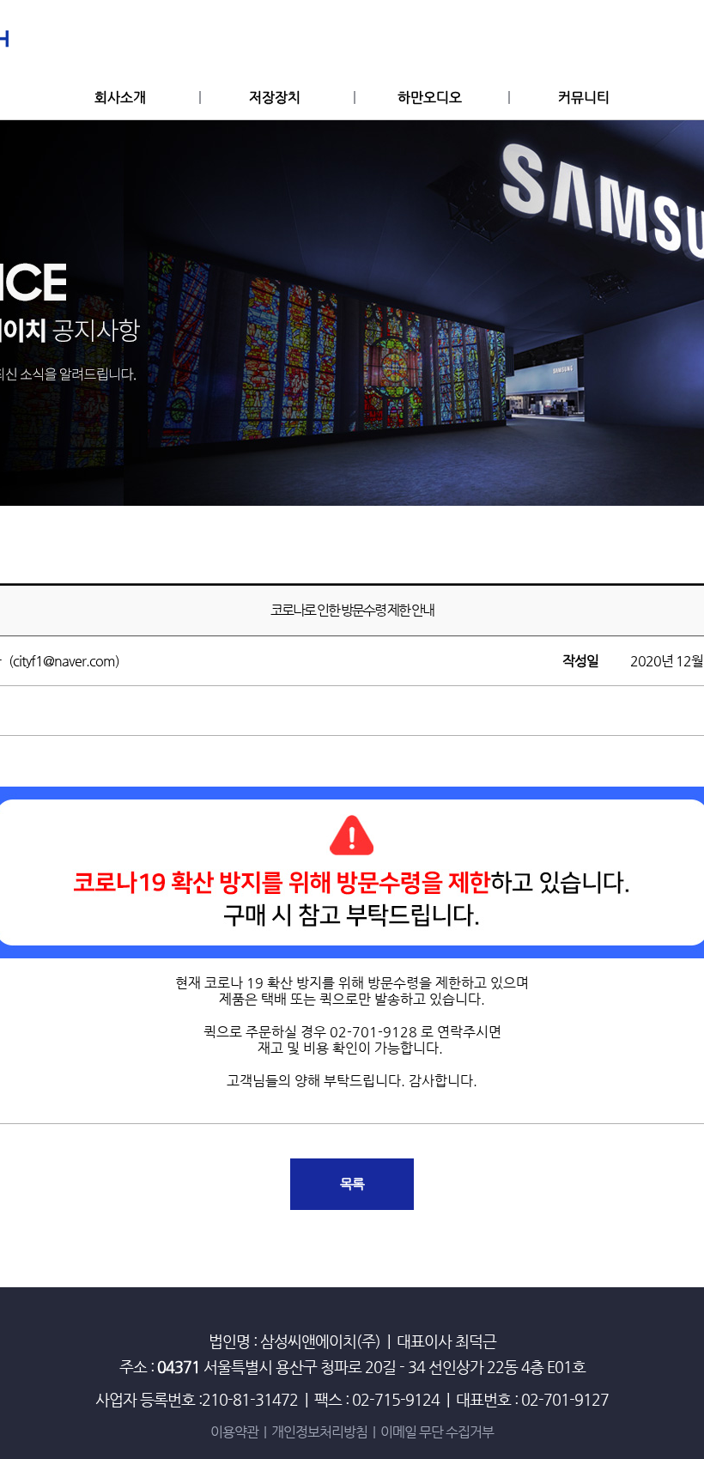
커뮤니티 (584, 97)
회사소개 (120, 97)
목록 (352, 1184)
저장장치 (274, 97)
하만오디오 (430, 97)
